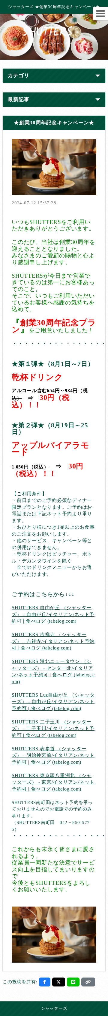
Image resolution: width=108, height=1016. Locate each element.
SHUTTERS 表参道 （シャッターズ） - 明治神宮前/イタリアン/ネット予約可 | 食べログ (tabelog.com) (53, 755)
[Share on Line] (73, 982)
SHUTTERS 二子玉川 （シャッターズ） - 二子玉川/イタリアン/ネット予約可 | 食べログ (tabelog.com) (53, 728)
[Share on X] (58, 982)
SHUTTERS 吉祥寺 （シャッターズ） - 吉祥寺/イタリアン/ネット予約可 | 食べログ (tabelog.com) (53, 641)
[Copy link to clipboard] (88, 982)
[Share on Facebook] (44, 982)
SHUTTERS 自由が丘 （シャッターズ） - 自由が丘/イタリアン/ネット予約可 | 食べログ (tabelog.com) (53, 614)
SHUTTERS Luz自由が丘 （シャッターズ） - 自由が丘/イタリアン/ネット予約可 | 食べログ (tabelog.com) (53, 701)
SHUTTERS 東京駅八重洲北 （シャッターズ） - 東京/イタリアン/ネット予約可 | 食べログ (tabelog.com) (53, 782)
